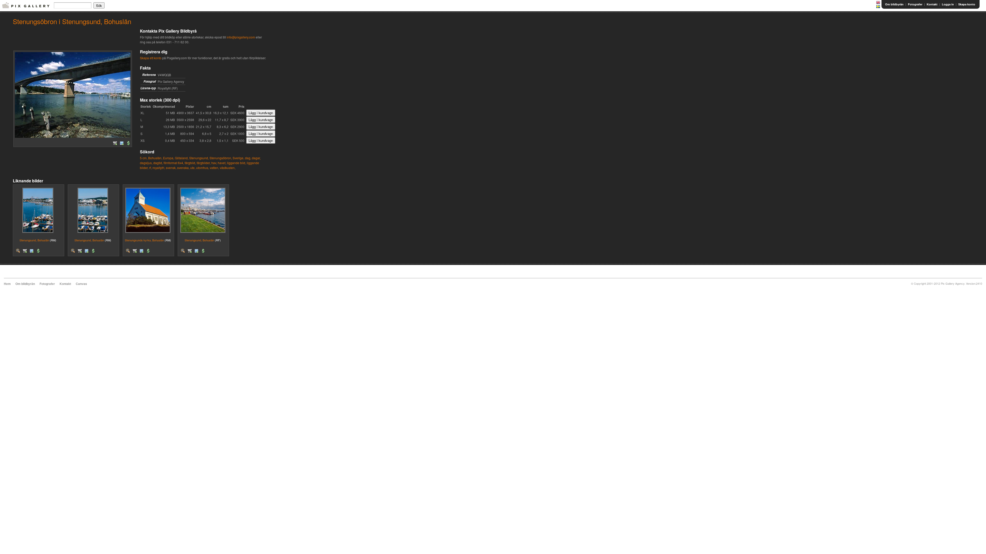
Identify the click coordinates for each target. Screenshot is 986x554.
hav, (214, 163)
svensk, (171, 167)
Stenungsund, (199, 158)
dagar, (256, 158)
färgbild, (190, 163)
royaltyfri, (159, 167)
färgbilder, (204, 163)
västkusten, (227, 167)
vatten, (214, 167)
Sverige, (238, 158)
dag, (248, 158)
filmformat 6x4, (174, 163)
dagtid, (158, 163)
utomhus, (202, 167)
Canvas (81, 283)
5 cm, (143, 158)
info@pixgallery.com (241, 37)
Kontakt (932, 4)
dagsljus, (146, 163)
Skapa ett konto (151, 58)
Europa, (168, 158)
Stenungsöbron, (221, 158)
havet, (222, 163)
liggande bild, (236, 163)
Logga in (948, 4)
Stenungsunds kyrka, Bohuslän (144, 240)
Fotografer (915, 4)
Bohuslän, (155, 158)
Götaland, (181, 158)
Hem (7, 283)
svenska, (183, 167)
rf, (150, 167)
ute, (192, 167)
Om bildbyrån (894, 4)
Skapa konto (966, 4)
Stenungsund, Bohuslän (34, 240)
